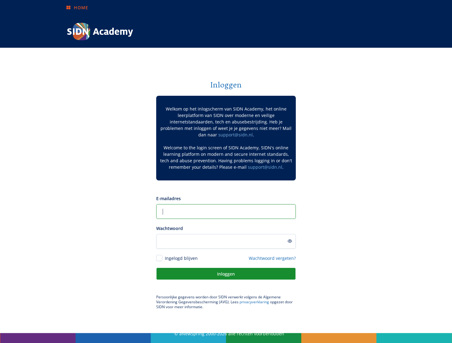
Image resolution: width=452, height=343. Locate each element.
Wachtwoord (169, 228)
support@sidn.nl (235, 135)
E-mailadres (168, 198)
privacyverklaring (254, 302)
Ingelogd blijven (181, 258)
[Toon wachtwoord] (290, 241)
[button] (77, 7)
